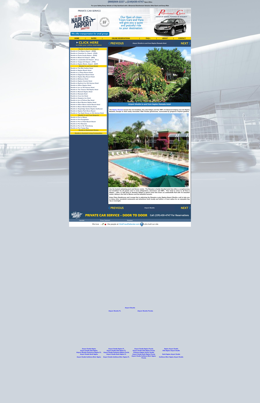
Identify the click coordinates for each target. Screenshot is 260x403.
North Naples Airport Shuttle (171, 354)
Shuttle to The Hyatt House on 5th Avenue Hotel (87, 113)
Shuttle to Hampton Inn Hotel (81, 98)
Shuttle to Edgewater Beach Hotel (82, 74)
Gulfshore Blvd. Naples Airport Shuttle (171, 357)
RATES (93, 38)
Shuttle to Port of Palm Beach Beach (83, 121)
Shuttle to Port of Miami (79, 117)
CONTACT (182, 38)
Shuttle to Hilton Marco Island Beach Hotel (85, 104)
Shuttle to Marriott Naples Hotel (81, 92)
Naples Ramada (117, 110)
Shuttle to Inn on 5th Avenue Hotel (82, 87)
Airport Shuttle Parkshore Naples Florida (116, 352)
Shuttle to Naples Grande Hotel (81, 81)
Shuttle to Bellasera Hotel (79, 79)
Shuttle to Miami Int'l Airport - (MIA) (83, 57)
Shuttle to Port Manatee (79, 124)
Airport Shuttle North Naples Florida (143, 354)
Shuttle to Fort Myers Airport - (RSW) (83, 51)
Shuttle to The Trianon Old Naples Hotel (84, 89)
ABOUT (165, 38)
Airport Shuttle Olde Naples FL (116, 350)
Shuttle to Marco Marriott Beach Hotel (84, 106)
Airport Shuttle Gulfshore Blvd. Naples (89, 357)
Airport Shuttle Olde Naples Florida (144, 350)
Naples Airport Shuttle (171, 349)
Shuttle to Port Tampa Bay (80, 128)
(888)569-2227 (116, 1)
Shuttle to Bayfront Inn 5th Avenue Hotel (85, 83)
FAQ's (148, 38)
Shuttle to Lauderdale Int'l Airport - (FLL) (85, 59)
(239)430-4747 (135, 1)
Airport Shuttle (149, 208)
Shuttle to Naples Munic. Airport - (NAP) (84, 64)
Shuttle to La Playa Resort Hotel (82, 72)
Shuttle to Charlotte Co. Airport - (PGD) (84, 53)
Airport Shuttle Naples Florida (143, 349)
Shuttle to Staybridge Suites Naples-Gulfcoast (87, 109)
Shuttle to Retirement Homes (89, 130)
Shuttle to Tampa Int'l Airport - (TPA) (83, 62)
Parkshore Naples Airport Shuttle (143, 352)
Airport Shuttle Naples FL (116, 349)
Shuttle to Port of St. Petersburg (82, 126)
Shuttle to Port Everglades (80, 119)
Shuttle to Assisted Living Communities (88, 133)
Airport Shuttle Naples (89, 349)
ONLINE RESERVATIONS (121, 38)
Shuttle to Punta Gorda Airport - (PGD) (84, 55)
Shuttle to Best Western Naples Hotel (83, 102)
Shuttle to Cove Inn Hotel (79, 96)
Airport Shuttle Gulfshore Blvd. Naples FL (116, 357)
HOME (76, 38)
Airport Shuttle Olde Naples (89, 350)
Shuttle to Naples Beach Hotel (81, 70)
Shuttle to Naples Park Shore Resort (83, 111)
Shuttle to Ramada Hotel (79, 94)
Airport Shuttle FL (115, 311)
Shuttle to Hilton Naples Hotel (81, 85)
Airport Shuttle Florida (145, 311)
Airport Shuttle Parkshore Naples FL (88, 352)
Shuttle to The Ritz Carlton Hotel (82, 68)
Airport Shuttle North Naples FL (116, 354)
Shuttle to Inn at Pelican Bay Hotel (82, 100)
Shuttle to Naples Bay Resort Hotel (83, 77)
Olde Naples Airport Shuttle (171, 350)
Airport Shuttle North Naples (89, 354)
